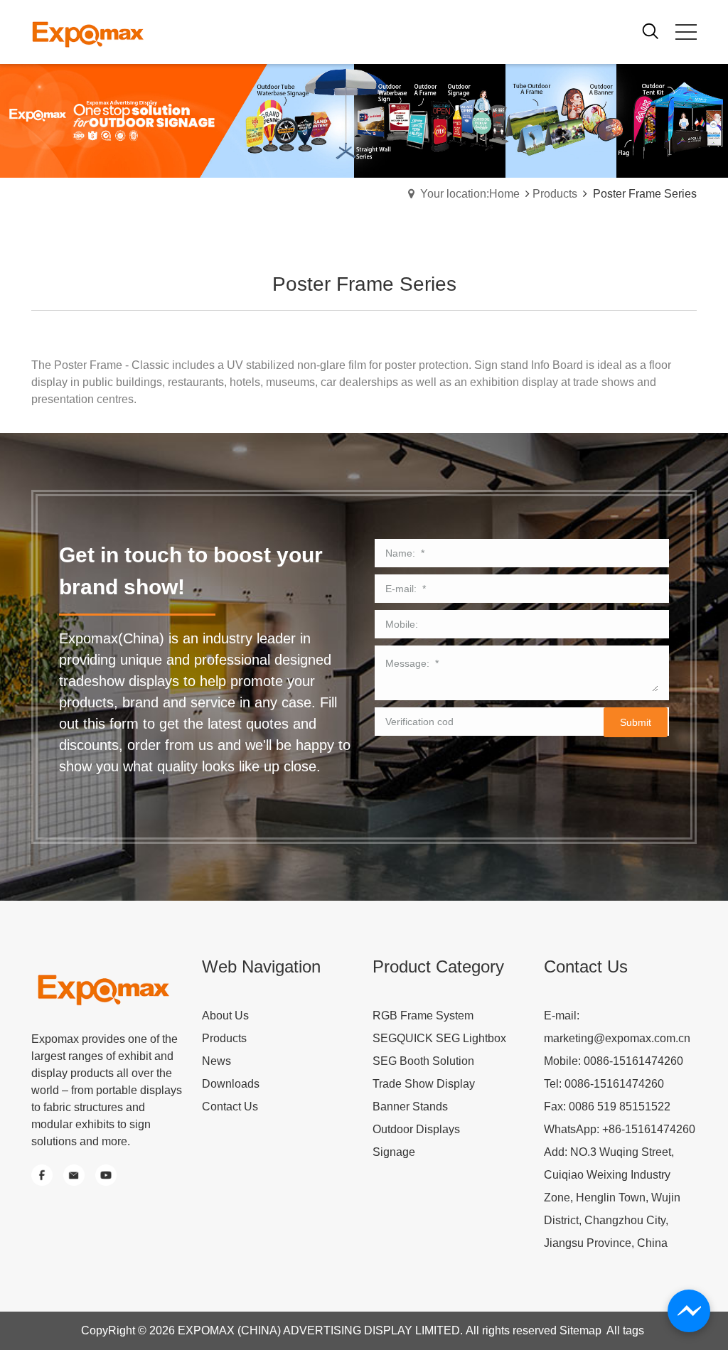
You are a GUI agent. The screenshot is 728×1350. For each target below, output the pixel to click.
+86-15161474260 (648, 1129)
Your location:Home (470, 194)
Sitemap (580, 1330)
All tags (625, 1330)
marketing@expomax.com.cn (617, 1038)
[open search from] (650, 30)
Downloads (230, 1084)
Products (554, 194)
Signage (394, 1152)
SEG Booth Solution (423, 1061)
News (216, 1061)
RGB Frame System (423, 1015)
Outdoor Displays (416, 1129)
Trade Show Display (424, 1084)
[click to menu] (686, 32)
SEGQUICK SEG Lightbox (439, 1038)
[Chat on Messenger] (689, 1311)
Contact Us (230, 1106)
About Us (225, 1015)
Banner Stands (410, 1106)
